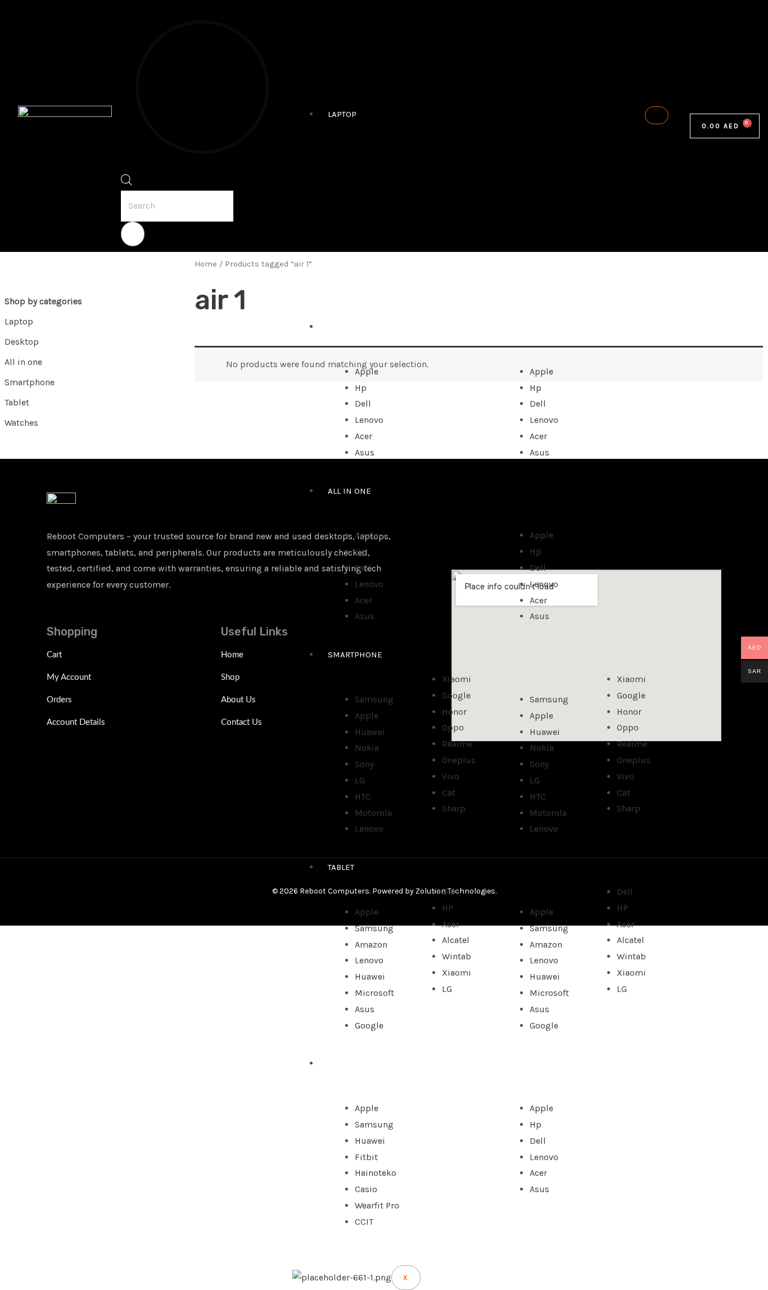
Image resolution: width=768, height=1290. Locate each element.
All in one (349, 491)
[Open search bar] (126, 182)
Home (206, 264)
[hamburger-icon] (656, 115)
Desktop (345, 327)
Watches (346, 1063)
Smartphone (355, 654)
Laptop (342, 114)
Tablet (341, 867)
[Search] (132, 234)
